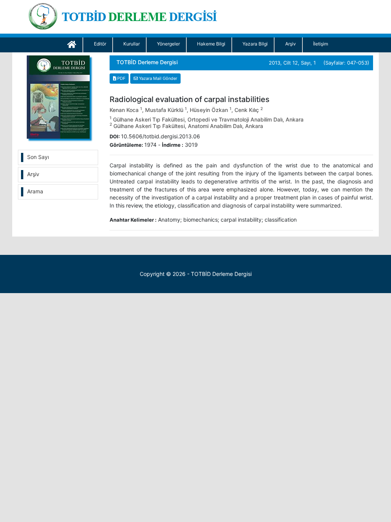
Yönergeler (168, 44)
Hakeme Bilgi (211, 44)
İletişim (320, 44)
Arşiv (290, 44)
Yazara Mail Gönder (157, 78)
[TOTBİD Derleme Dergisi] (125, 14)
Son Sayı (38, 157)
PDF (120, 78)
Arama (35, 191)
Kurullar (131, 44)
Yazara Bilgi (255, 44)
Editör (100, 44)
